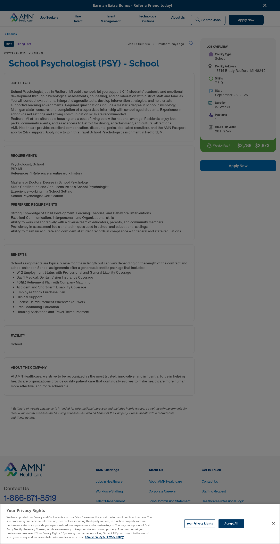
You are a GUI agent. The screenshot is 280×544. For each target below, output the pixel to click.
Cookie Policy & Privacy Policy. (104, 537)
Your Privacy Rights (200, 523)
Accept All (231, 523)
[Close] (273, 523)
